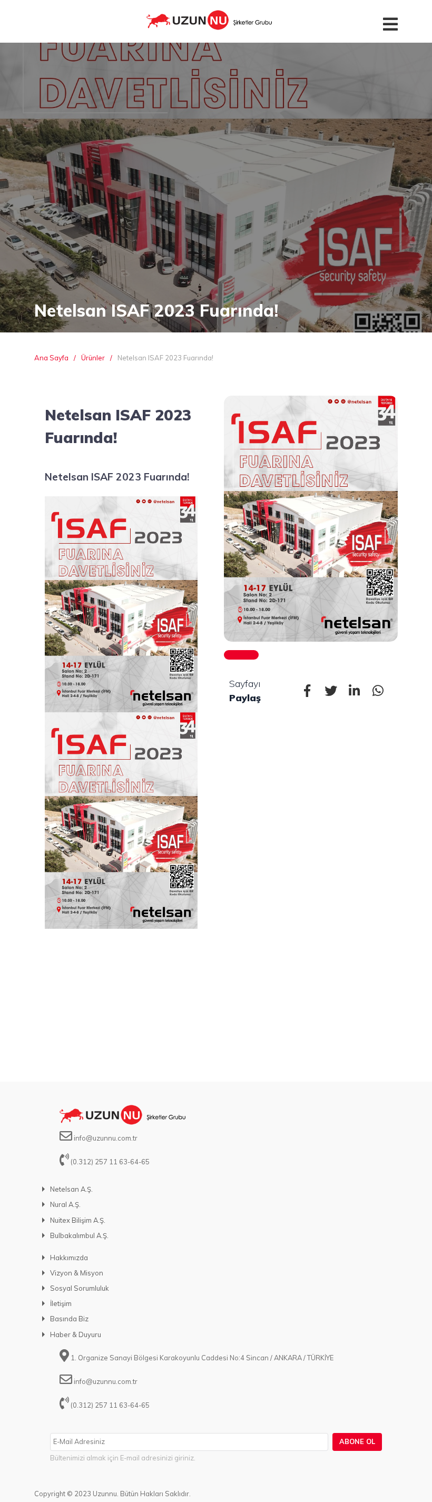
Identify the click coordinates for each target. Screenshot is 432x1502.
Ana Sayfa (51, 358)
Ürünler (93, 358)
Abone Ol (357, 1441)
